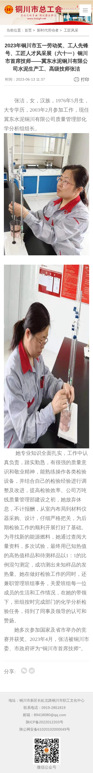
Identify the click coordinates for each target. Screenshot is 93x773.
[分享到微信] (24, 671)
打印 (85, 79)
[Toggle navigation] (85, 10)
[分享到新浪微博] (32, 671)
